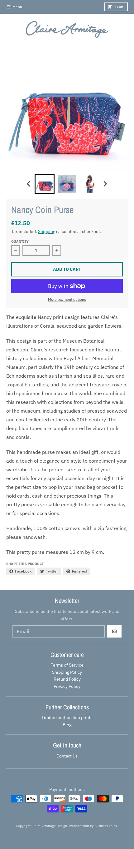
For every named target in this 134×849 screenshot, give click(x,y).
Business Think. (106, 826)
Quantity (20, 241)
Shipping (46, 231)
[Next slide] (105, 184)
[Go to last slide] (29, 184)
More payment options (67, 299)
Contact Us (67, 756)
